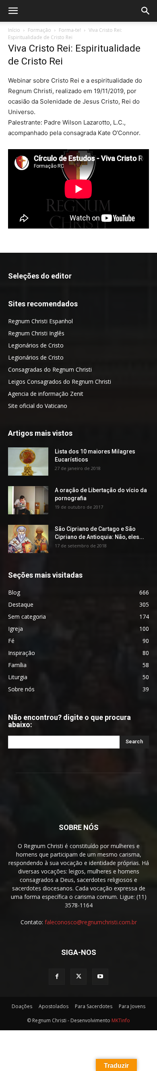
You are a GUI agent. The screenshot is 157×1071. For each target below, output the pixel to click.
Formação (39, 30)
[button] (13, 11)
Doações (22, 1006)
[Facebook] (57, 977)
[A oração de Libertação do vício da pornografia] (28, 500)
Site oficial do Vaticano (37, 406)
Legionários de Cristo (36, 345)
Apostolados (53, 1006)
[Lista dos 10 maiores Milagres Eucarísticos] (28, 461)
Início (14, 30)
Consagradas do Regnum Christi (50, 369)
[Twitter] (78, 977)
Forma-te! (70, 30)
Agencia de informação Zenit (45, 393)
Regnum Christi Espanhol (40, 321)
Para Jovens (132, 1006)
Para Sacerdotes (93, 1006)
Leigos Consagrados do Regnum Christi (59, 381)
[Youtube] (100, 977)
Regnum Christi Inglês (36, 333)
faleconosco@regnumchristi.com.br (91, 922)
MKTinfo (121, 1020)
